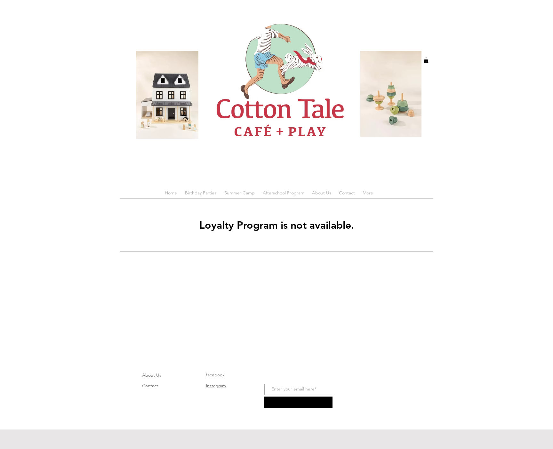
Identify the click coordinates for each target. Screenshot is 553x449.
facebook (215, 375)
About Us (151, 375)
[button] (426, 60)
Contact (150, 386)
